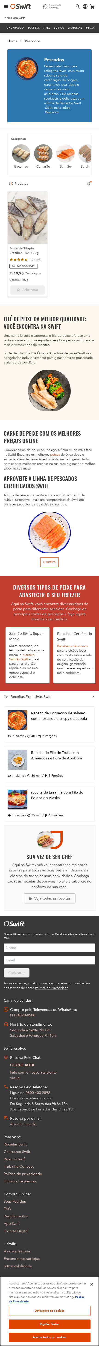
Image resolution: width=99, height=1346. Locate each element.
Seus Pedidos (15, 1201)
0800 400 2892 (38, 1092)
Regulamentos (16, 1216)
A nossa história (17, 1251)
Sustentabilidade (18, 1266)
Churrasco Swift (17, 1151)
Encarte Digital (16, 1231)
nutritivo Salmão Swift (22, 657)
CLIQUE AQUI (22, 1065)
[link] (14, 18)
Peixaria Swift (15, 1159)
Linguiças (75, 28)
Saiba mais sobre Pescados (57, 110)
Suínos (59, 28)
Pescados (33, 41)
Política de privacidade (23, 1173)
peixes (55, 454)
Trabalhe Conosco (19, 1166)
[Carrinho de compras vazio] (92, 6)
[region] (49, 1311)
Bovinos (33, 28)
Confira (49, 562)
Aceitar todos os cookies (49, 1337)
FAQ (7, 1208)
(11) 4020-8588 (22, 1015)
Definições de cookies (50, 1311)
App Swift (12, 1223)
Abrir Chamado (23, 1124)
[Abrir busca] (78, 6)
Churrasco (15, 28)
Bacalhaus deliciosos (72, 646)
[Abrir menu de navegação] (6, 6)
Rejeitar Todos (49, 1324)
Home (12, 41)
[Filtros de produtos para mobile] (89, 183)
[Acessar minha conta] (85, 6)
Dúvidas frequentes (20, 1181)
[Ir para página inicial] (20, 6)
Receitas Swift (15, 1144)
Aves (47, 28)
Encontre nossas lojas (22, 1258)
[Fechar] (92, 1284)
